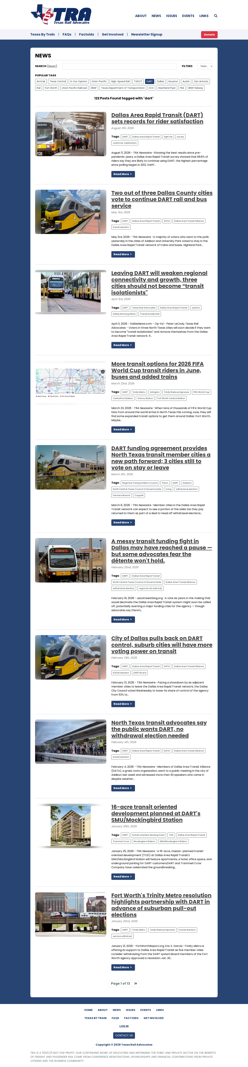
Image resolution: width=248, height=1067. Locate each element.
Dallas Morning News (124, 313)
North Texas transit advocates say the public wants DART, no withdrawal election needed (159, 729)
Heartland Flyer (167, 88)
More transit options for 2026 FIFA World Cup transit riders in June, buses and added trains (157, 370)
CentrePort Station (123, 398)
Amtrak (41, 81)
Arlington (155, 392)
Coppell (139, 495)
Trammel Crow (121, 841)
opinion (196, 307)
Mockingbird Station (144, 841)
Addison (187, 482)
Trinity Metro (138, 392)
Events (188, 16)
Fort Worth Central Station (171, 398)
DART (150, 81)
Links (204, 16)
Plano (165, 482)
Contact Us (124, 1035)
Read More (121, 174)
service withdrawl (122, 936)
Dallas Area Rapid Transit (146, 136)
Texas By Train (42, 34)
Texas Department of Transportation (123, 88)
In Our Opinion (78, 81)
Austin (186, 81)
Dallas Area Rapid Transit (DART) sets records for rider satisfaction (157, 118)
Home (88, 1010)
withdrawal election (187, 489)
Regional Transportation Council (140, 482)
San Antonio (201, 81)
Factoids (86, 34)
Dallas (160, 81)
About (141, 16)
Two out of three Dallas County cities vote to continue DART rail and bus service (162, 199)
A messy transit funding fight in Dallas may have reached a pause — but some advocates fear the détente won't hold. (161, 550)
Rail (38, 88)
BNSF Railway (195, 88)
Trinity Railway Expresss (176, 392)
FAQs (67, 34)
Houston (173, 81)
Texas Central (58, 81)
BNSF (94, 88)
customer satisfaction (125, 143)
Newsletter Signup (146, 34)
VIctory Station (145, 398)
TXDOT (138, 81)
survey (180, 136)
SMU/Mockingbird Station (173, 841)
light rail (168, 136)
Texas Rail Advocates (144, 307)
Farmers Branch (121, 495)
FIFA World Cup (202, 392)
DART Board (139, 672)
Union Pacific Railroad (74, 88)
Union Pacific (99, 81)
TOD (171, 835)
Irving (169, 489)
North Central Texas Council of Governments (137, 489)
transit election (121, 227)
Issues (171, 16)
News (156, 16)
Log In (124, 1026)
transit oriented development (148, 835)
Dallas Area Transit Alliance (189, 220)
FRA (182, 88)
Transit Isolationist (149, 313)
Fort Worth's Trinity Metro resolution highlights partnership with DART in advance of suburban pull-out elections (161, 904)
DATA (167, 220)
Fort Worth (51, 88)
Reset (52, 66)
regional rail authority (150, 588)
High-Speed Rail (120, 81)
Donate (209, 35)
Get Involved (112, 34)
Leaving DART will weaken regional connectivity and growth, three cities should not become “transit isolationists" (159, 282)
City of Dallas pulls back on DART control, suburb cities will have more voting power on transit (161, 644)
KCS (151, 88)
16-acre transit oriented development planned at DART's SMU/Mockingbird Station (155, 813)
